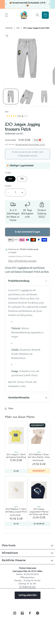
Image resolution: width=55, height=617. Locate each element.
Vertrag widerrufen (27, 595)
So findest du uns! (27, 586)
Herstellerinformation (18, 397)
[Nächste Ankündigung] (49, 4)
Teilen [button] (10, 408)
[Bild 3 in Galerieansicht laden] (44, 96)
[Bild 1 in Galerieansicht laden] (10, 96)
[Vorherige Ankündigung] (5, 4)
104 (10, 178)
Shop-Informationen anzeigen (22, 260)
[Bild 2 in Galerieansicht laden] (27, 96)
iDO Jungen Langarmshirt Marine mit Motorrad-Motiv (39, 512)
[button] (6, 15)
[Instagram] (14, 613)
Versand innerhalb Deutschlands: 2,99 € (30, 144)
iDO (18, 28)
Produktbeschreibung (18, 281)
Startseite (9, 28)
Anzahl (8, 186)
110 (22, 178)
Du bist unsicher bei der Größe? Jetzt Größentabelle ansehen (27, 154)
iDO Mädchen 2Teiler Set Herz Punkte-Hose (39, 456)
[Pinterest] (37, 613)
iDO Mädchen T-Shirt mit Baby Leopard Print (16, 510)
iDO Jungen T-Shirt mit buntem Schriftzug (16, 456)
